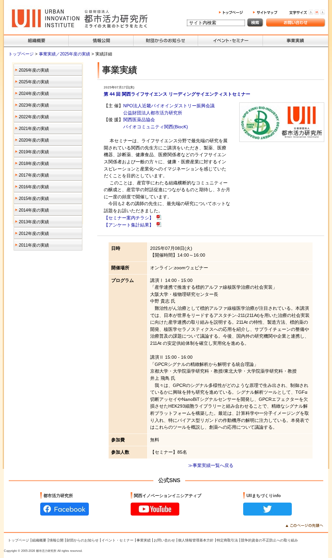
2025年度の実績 (34, 81)
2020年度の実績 (34, 140)
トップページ (21, 54)
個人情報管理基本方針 (196, 540)
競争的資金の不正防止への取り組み (269, 540)
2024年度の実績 (34, 93)
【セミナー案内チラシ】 (129, 217)
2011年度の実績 (34, 245)
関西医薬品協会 (139, 119)
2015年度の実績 (34, 198)
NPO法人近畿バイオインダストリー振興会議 (169, 105)
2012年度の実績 (34, 233)
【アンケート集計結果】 (129, 224)
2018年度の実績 (34, 163)
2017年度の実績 (34, 175)
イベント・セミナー (117, 540)
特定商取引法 (227, 540)
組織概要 (39, 540)
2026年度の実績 (34, 70)
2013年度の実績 (34, 221)
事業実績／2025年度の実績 (65, 54)
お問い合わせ (164, 540)
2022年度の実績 (34, 116)
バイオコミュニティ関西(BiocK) (155, 126)
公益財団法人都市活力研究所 (152, 112)
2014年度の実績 (34, 210)
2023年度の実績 (34, 105)
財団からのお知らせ (82, 540)
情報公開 (56, 540)
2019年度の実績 (34, 151)
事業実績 (143, 540)
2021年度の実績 (34, 128)
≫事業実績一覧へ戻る (210, 465)
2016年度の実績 (34, 186)
